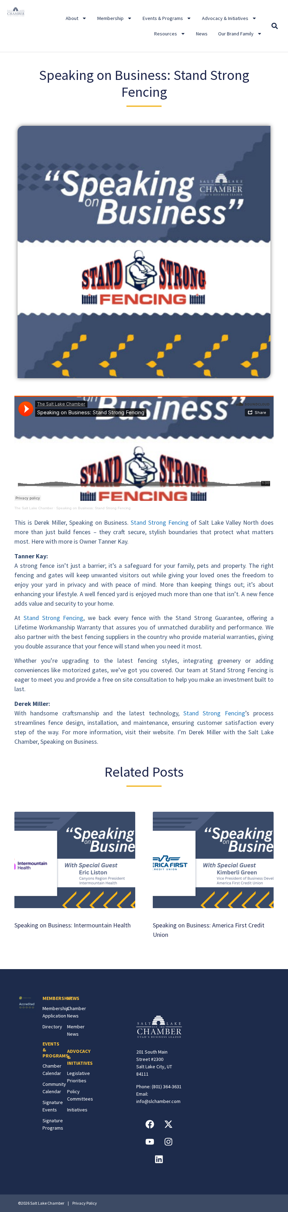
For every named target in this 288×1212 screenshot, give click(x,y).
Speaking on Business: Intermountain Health (72, 925)
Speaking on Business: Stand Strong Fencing (93, 508)
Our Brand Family (236, 33)
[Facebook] (149, 1124)
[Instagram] (168, 1142)
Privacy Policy (84, 1203)
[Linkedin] (159, 1159)
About (72, 18)
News (202, 33)
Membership (110, 18)
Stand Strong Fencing (160, 522)
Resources (165, 33)
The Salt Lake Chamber (33, 508)
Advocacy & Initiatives (225, 18)
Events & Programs (163, 18)
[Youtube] (149, 1142)
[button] (275, 26)
